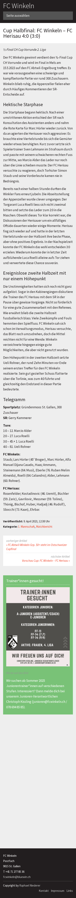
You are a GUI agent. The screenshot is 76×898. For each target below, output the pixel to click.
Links (69, 891)
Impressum (57, 891)
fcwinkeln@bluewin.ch (17, 877)
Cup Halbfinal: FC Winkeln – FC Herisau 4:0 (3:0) (37, 33)
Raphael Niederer (29, 885)
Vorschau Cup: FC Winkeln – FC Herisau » (46, 560)
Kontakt (44, 891)
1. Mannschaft (26, 526)
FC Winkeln (18, 5)
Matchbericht (44, 526)
